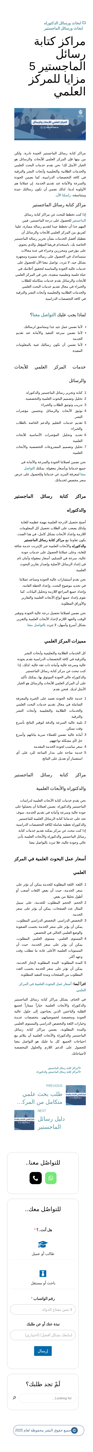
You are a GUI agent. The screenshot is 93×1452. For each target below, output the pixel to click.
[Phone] (36, 1178)
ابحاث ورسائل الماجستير (63, 28)
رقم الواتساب (43, 1298)
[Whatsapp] (51, 1178)
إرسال (43, 1351)
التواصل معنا (44, 314)
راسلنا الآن (63, 195)
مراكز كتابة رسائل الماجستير (63, 1068)
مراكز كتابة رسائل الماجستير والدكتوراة (57, 1071)
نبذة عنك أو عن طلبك (43, 1324)
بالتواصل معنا (36, 625)
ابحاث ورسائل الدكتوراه (62, 23)
